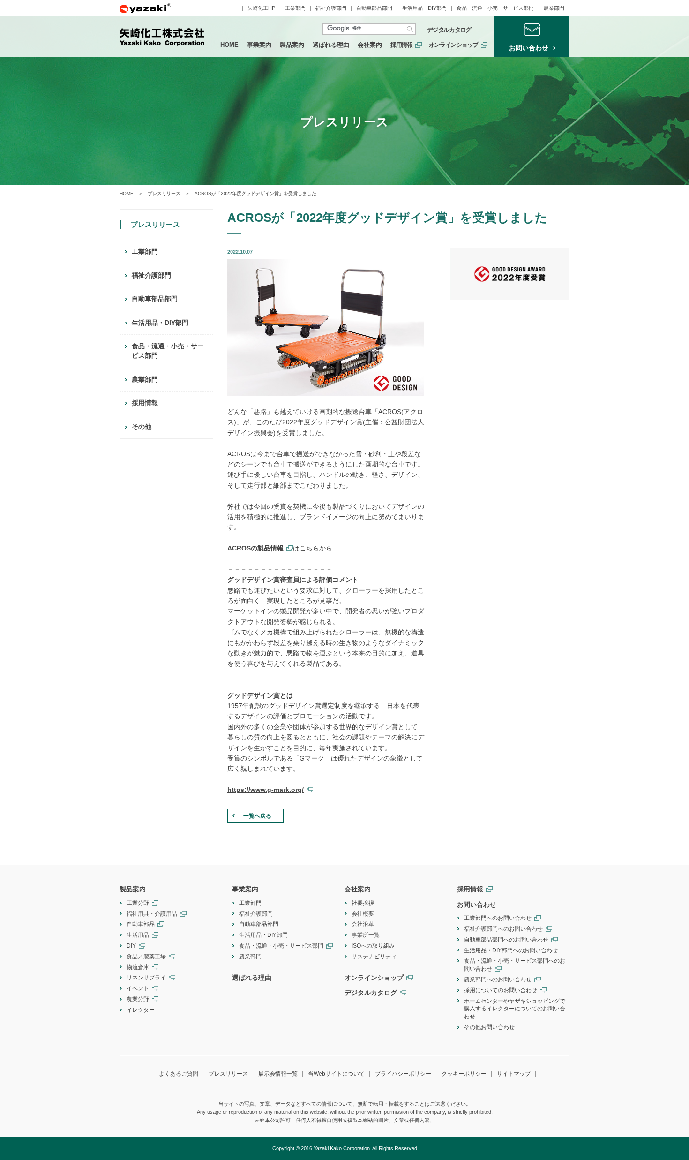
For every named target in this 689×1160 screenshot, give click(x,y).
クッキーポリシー (464, 1073)
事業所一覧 (366, 935)
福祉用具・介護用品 (152, 914)
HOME (229, 44)
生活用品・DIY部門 (424, 8)
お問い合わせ (476, 904)
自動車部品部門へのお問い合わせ (506, 939)
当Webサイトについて (336, 1073)
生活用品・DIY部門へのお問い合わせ (511, 950)
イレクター (141, 1010)
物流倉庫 (138, 967)
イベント (138, 988)
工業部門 (295, 8)
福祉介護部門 (330, 8)
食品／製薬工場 (146, 956)
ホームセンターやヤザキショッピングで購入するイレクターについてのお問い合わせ (514, 1009)
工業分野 (138, 903)
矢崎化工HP (261, 8)
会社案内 (370, 44)
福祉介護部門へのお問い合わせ (503, 929)
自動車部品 (141, 924)
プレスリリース (164, 193)
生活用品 (138, 935)
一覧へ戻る (257, 816)
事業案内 (259, 44)
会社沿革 (363, 924)
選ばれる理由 (331, 44)
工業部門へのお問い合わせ (498, 918)
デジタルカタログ (449, 30)
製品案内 (292, 44)
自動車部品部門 (374, 8)
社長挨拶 (363, 903)
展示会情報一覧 (278, 1073)
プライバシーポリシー (403, 1073)
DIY (131, 945)
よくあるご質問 (178, 1073)
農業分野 (138, 999)
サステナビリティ (374, 956)
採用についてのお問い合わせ (500, 990)
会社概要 (363, 914)
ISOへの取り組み (373, 945)
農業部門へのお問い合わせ (498, 979)
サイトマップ (514, 1073)
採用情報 (401, 44)
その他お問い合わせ (489, 1027)
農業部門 (554, 8)
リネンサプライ (146, 977)
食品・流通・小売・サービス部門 (495, 8)
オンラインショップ (453, 44)
